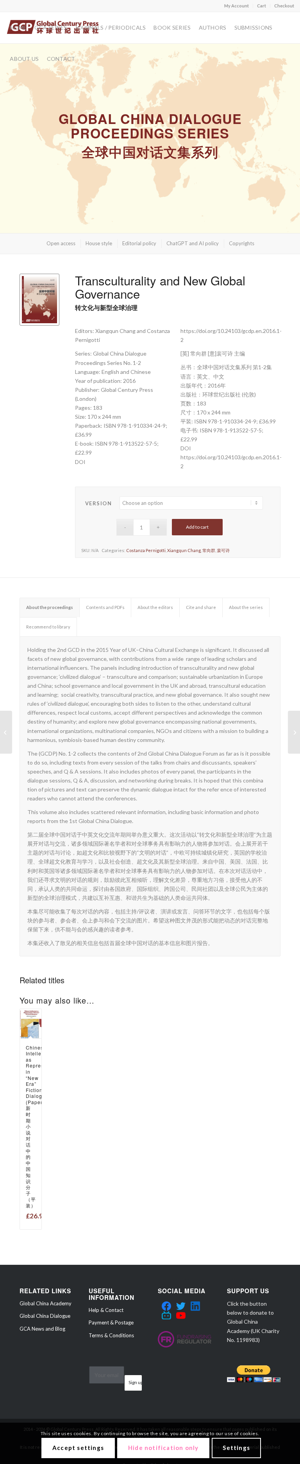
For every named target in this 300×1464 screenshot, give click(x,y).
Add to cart (197, 527)
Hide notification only (163, 1447)
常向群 (208, 550)
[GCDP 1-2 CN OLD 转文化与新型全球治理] (6, 732)
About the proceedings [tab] (49, 607)
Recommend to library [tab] (48, 626)
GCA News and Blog (42, 1329)
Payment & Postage (111, 1322)
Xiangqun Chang (184, 550)
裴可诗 (223, 550)
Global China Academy (45, 1303)
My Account (236, 5)
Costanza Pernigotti (146, 550)
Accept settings (78, 1447)
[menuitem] (236, 6)
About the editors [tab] (155, 607)
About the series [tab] (246, 607)
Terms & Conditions (111, 1335)
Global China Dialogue (45, 1316)
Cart (261, 5)
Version (98, 503)
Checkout (284, 5)
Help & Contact (106, 1310)
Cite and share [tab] (201, 607)
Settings (236, 1447)
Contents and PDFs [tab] (105, 607)
